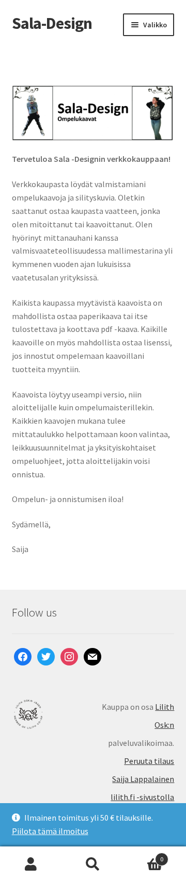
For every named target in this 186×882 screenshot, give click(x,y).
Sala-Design (52, 23)
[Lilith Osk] (52, 714)
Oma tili (31, 864)
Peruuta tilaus (149, 761)
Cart (143, 855)
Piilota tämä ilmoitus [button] (50, 831)
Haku (93, 864)
